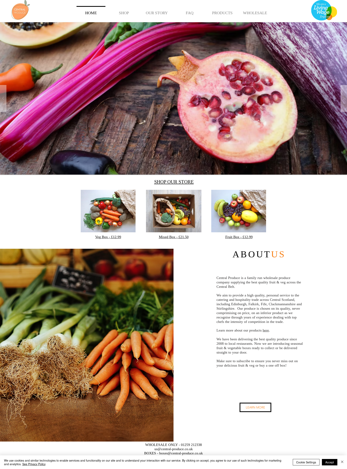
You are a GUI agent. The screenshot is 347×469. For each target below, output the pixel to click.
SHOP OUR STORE (174, 181)
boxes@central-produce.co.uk (181, 453)
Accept (329, 462)
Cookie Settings (306, 462)
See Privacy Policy (34, 464)
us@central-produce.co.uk (173, 449)
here (266, 330)
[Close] (342, 462)
